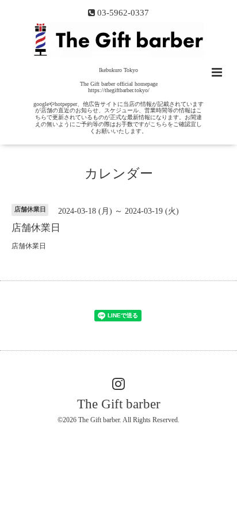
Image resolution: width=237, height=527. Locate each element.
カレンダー (119, 173)
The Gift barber (118, 404)
